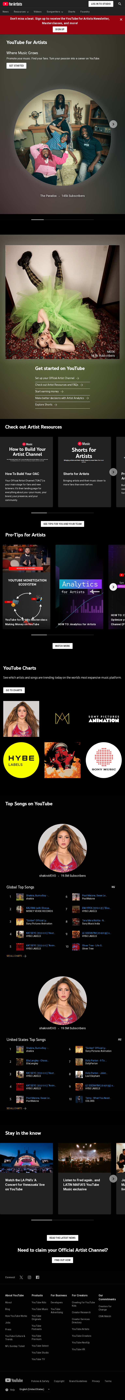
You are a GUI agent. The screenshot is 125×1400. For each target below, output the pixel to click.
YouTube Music (40, 1309)
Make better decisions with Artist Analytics (60, 398)
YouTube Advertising (57, 1311)
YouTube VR (78, 1349)
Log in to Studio (101, 4)
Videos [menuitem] (38, 11)
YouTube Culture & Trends (15, 1338)
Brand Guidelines (78, 1381)
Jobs (7, 1322)
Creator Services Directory (81, 1321)
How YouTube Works (16, 1316)
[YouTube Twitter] (21, 1277)
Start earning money (47, 391)
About (8, 1302)
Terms (108, 1381)
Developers (57, 1302)
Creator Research (81, 1312)
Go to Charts (14, 690)
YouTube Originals (36, 1317)
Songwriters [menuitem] (53, 11)
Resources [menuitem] (20, 11)
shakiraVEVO (47, 875)
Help (12, 1389)
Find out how (62, 1260)
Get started (16, 65)
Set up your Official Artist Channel (55, 378)
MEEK (111, 351)
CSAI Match (105, 1316)
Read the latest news (62, 1238)
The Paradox (48, 195)
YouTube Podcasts (37, 1327)
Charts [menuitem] (71, 11)
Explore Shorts (44, 404)
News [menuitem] (6, 11)
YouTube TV (38, 1359)
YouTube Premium (37, 1337)
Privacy (96, 1381)
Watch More (62, 646)
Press (8, 1329)
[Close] (122, 19)
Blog (7, 1309)
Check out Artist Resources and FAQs (57, 385)
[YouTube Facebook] (37, 1277)
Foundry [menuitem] (85, 11)
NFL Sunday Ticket (15, 1346)
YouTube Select (40, 1346)
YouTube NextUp (81, 1342)
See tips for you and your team (62, 524)
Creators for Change (105, 1308)
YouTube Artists (80, 1329)
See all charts (14, 956)
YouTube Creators (81, 1336)
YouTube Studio (40, 1352)
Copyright (59, 1381)
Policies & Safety (40, 1381)
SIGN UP (59, 29)
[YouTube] (14, 1380)
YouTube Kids (39, 1302)
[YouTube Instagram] (29, 1277)
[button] (120, 4)
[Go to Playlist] (113, 888)
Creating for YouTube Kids (83, 1304)
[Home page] (12, 4)
